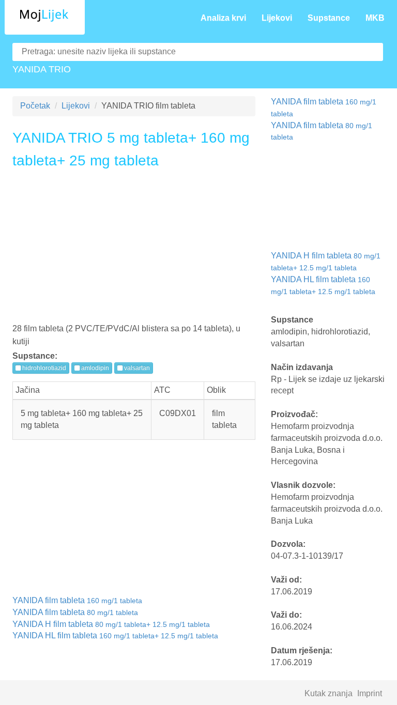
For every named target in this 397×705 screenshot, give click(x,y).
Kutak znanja (328, 693)
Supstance (329, 17)
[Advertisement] (133, 249)
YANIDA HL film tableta (115, 635)
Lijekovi (277, 17)
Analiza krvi (223, 17)
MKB (375, 17)
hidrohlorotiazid (43, 368)
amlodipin (94, 368)
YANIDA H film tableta (111, 624)
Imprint (369, 693)
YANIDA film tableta (77, 600)
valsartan (136, 368)
